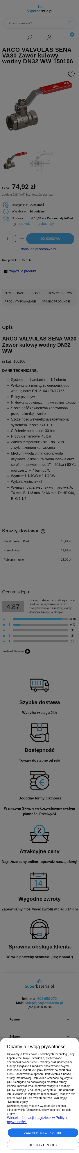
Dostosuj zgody (43, 1145)
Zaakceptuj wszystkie (43, 1133)
